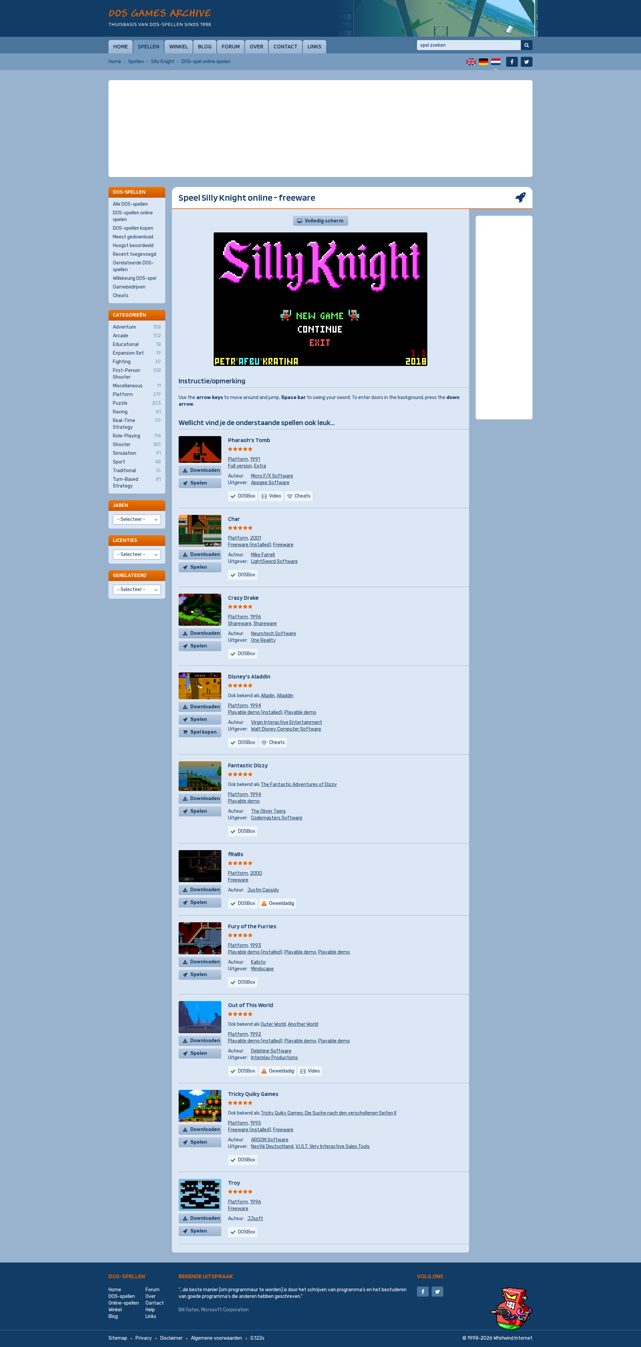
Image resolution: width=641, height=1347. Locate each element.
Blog (205, 46)
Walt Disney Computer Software (286, 729)
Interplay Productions (274, 1058)
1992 (255, 1034)
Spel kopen (203, 732)
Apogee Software (270, 483)
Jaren (120, 505)
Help (150, 1310)
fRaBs (235, 853)
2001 (255, 538)
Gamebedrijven (129, 287)
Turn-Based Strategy (137, 482)
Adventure (137, 327)
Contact (285, 46)
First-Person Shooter (137, 374)
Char (234, 518)
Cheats (121, 296)
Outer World (273, 1024)
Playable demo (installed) (255, 712)
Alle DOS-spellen (130, 204)
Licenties (125, 540)
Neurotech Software (273, 633)
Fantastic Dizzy (248, 765)
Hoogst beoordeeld (133, 245)
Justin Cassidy (263, 890)
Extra (260, 466)
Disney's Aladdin (249, 676)
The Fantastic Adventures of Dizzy (299, 784)
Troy (234, 1182)
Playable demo (300, 712)
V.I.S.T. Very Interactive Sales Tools (332, 1146)
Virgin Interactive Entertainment (286, 722)
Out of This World (250, 1004)
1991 (255, 459)
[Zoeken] (526, 45)
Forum (231, 46)
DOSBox (246, 496)
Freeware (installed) (249, 545)
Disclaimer (171, 1338)
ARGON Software (269, 1140)
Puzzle (137, 403)
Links (314, 46)
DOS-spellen (127, 1276)
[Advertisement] (320, 97)
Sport (137, 462)
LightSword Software (274, 561)
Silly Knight (163, 61)
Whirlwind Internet (512, 1338)
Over (256, 46)
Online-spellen (124, 1303)
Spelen (198, 483)
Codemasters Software (276, 818)
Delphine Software (271, 1051)
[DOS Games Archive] (160, 17)
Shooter (137, 444)
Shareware (239, 623)
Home (120, 46)
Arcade (137, 336)
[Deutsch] (483, 61)
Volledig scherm (324, 221)
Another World (303, 1024)
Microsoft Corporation (225, 1310)
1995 (255, 1123)
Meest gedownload (133, 237)
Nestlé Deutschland (272, 1146)
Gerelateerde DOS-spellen (133, 266)
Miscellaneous (137, 386)
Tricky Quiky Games (253, 1093)
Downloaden (205, 470)
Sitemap (118, 1338)
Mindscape (262, 969)
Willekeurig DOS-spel (134, 278)
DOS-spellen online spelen (133, 216)
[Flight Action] (437, 18)
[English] (471, 61)
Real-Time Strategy (137, 424)
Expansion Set (137, 353)
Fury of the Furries (252, 926)
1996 (255, 617)
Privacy (144, 1338)
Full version (240, 466)
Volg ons (430, 1276)
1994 (255, 706)
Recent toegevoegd (134, 254)
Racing (137, 412)
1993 (255, 945)
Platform (238, 459)
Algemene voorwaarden (216, 1338)
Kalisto (258, 962)
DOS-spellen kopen (133, 228)
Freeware (283, 545)
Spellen (148, 46)
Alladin (268, 696)
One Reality (263, 640)
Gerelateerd (130, 575)
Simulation (137, 453)
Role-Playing (137, 436)
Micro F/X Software (272, 476)
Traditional (137, 470)
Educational (137, 344)
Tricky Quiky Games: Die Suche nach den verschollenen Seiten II (328, 1113)
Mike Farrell (263, 555)
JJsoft (255, 1218)
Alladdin (285, 696)
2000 (256, 873)
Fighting (137, 362)
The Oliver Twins (268, 811)
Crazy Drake (243, 597)
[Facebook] (512, 62)
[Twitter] (526, 62)
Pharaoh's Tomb (249, 439)
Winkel (178, 46)
